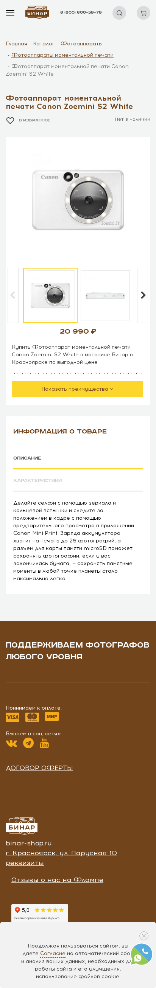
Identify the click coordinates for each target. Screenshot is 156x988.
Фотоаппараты (82, 43)
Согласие (53, 953)
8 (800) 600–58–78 (81, 12)
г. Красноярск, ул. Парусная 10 (61, 853)
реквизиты (25, 863)
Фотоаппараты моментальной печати (62, 55)
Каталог (44, 43)
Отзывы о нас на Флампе (57, 880)
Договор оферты (39, 768)
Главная (16, 43)
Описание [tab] (27, 458)
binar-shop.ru (29, 843)
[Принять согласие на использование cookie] (143, 935)
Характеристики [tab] (37, 480)
